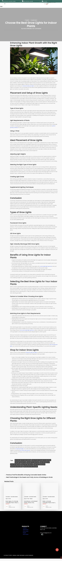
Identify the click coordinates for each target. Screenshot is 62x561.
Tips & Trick (8, 498)
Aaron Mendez (27, 28)
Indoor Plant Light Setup (15, 464)
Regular (24, 532)
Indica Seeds (25, 531)
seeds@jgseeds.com (47, 532)
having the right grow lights (28, 86)
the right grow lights (19, 448)
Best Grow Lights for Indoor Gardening (23, 460)
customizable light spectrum (46, 266)
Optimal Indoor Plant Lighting (17, 466)
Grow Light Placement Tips (20, 462)
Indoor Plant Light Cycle (44, 462)
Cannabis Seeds (34, 20)
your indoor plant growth (25, 450)
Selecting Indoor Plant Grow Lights (30, 466)
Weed (31, 498)
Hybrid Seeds (25, 529)
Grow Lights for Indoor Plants (33, 462)
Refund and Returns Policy (10, 537)
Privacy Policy (8, 532)
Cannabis (27, 20)
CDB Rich (25, 528)
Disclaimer (7, 534)
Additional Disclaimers (10, 535)
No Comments (36, 28)
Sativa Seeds (25, 534)
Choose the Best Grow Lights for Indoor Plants (41, 460)
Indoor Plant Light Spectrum (27, 464)
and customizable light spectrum (27, 330)
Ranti (10, 506)
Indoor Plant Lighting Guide (39, 464)
